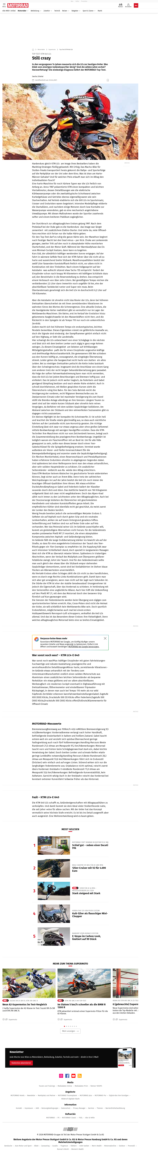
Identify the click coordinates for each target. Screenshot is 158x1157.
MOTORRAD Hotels (17, 1095)
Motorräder (22, 11)
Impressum (29, 1108)
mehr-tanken (84, 1146)
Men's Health (97, 1146)
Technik (57, 11)
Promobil (131, 1146)
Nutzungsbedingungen (49, 1108)
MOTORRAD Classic (69, 1118)
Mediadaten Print (81, 1086)
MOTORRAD (50, 1118)
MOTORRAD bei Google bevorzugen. (83, 647)
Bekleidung (35, 11)
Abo (72, 1)
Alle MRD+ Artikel (9, 11)
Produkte (84, 1)
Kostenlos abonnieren (21, 1063)
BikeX (36, 1146)
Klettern (74, 1146)
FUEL (81, 1118)
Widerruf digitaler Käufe (70, 1099)
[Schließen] (105, 638)
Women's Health (77, 1149)
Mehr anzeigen (68, 1031)
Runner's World (63, 1149)
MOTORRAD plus (86, 1095)
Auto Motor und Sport (23, 1146)
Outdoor (122, 1146)
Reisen (64, 11)
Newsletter (31, 1095)
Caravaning (45, 1146)
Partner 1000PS (96, 1086)
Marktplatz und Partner (46, 1095)
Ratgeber (75, 11)
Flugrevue (64, 1146)
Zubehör (47, 11)
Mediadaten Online (65, 1086)
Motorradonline (110, 1146)
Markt (100, 11)
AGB (37, 1108)
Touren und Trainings (47, 1086)
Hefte (77, 1)
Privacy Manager (79, 1108)
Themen (100, 1108)
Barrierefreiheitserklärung (115, 1108)
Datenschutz (65, 1108)
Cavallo (55, 1146)
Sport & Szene (88, 11)
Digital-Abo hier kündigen (118, 1095)
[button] (70, 122)
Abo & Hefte (90, 1118)
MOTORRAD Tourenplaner (67, 1095)
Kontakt (19, 1108)
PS (58, 1118)
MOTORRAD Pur (100, 1095)
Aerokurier (8, 1146)
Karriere (91, 1108)
